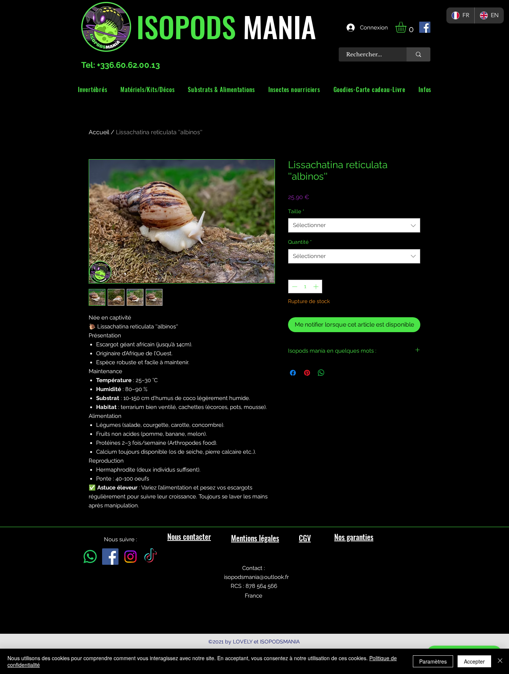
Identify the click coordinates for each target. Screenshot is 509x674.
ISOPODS (186, 26)
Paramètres (433, 661)
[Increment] (316, 286)
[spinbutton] (305, 286)
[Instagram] (130, 556)
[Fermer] (500, 661)
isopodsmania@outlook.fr (256, 577)
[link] (407, 27)
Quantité (300, 242)
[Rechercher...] (418, 54)
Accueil (99, 132)
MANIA (276, 26)
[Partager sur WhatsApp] (321, 372)
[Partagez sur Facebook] (292, 372)
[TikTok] (150, 556)
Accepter (474, 661)
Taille (296, 211)
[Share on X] (335, 372)
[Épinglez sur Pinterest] (307, 372)
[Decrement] (293, 286)
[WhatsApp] (90, 556)
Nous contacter (189, 536)
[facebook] (424, 27)
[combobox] (354, 225)
